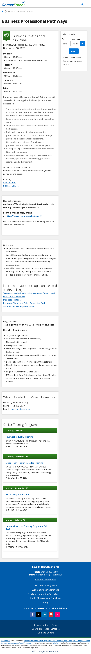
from (64, 39)
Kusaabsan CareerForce (46, 625)
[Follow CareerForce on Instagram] (57, 614)
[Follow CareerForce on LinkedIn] (44, 614)
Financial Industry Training (19, 436)
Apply (74, 51)
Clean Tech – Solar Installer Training (24, 462)
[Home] (13, 4)
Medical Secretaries (12, 299)
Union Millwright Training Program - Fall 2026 (26, 527)
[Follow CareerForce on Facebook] (32, 614)
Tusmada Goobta (45, 632)
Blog (45, 602)
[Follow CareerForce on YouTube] (51, 614)
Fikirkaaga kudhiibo (44, 594)
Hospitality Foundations (18, 494)
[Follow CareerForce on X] (38, 614)
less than (76, 39)
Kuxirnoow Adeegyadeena (45, 585)
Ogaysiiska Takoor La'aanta (46, 628)
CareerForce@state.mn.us (49, 574)
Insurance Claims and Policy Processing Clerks (24, 303)
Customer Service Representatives (19, 306)
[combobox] (66, 43)
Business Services (11, 185)
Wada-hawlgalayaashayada (45, 589)
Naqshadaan (5, 641)
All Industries (9, 182)
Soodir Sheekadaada (44, 598)
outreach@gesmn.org (21, 409)
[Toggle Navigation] (87, 4)
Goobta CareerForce (45, 579)
